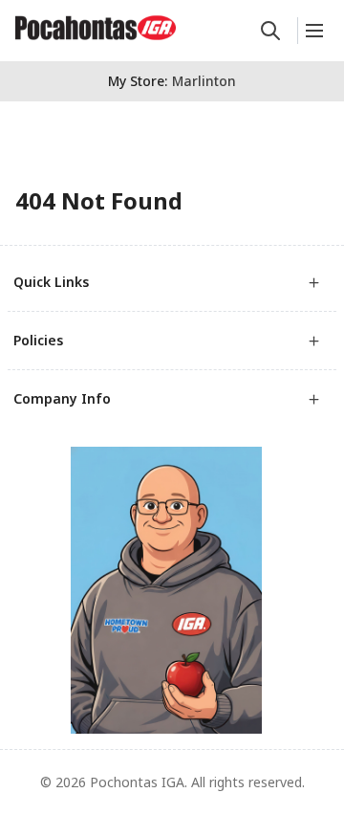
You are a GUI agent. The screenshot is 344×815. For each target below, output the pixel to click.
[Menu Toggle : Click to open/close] (313, 30)
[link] (95, 27)
